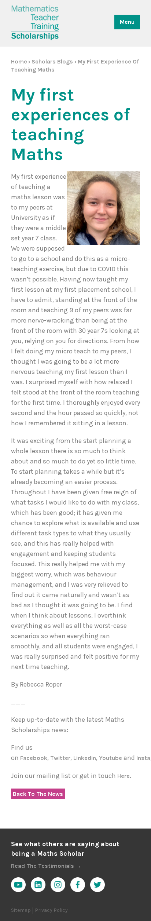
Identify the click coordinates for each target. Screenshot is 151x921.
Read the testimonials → (46, 865)
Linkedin (84, 757)
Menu (127, 21)
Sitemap (21, 910)
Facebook (33, 757)
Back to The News (38, 793)
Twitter (60, 757)
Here (123, 775)
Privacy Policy (51, 910)
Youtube (111, 757)
